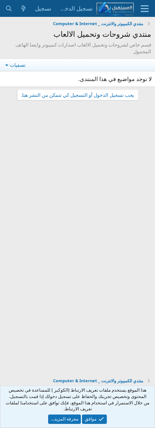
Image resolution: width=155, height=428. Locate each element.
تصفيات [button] (18, 65)
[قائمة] (144, 8)
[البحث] (9, 8)
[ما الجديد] (23, 8)
